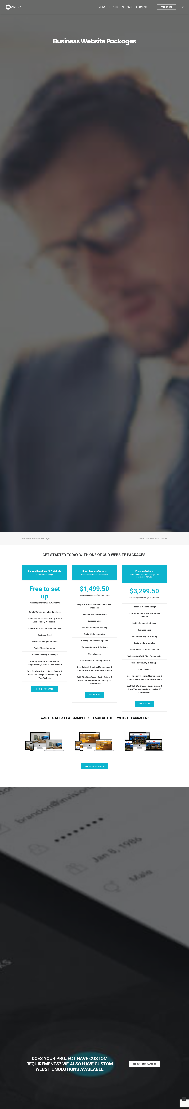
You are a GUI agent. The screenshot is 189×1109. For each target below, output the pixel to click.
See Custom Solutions (144, 1064)
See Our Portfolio (94, 766)
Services (113, 7)
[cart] (183, 7)
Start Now (94, 695)
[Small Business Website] (44, 741)
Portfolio (127, 7)
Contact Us (141, 7)
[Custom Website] (144, 741)
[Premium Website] (94, 741)
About (102, 7)
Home (142, 538)
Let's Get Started (44, 689)
